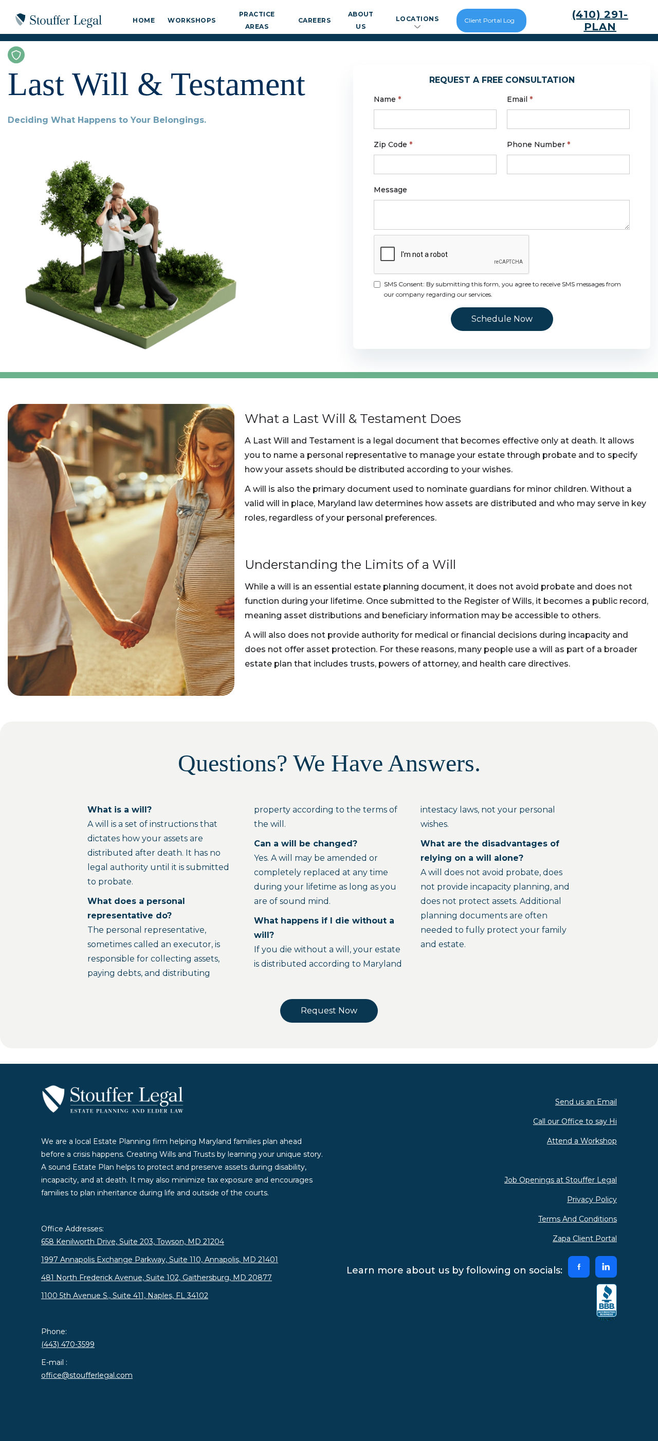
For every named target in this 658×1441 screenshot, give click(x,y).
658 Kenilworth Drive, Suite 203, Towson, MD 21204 (132, 1241)
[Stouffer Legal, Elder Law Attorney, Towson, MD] (606, 1303)
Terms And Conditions (577, 1219)
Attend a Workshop (582, 1141)
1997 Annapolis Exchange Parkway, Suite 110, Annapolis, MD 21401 (159, 1259)
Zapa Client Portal (585, 1238)
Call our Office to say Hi (575, 1121)
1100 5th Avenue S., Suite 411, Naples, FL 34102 (124, 1295)
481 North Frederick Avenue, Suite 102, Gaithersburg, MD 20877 (156, 1277)
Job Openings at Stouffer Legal (560, 1180)
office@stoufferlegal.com (87, 1375)
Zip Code (393, 144)
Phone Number (538, 144)
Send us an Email (586, 1101)
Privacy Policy (592, 1199)
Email (520, 99)
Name (387, 99)
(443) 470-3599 (68, 1344)
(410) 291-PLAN (600, 20)
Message (390, 189)
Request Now (329, 1010)
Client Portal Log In (489, 24)
